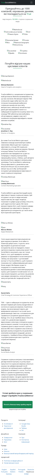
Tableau (24, 428)
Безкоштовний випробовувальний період (18, 454)
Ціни (5, 449)
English (4, 470)
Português (21, 470)
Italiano (12, 472)
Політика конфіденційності (13, 461)
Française (4, 472)
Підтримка (7, 440)
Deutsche (30, 470)
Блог (5, 442)
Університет (8, 438)
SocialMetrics (8, 2)
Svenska (9, 474)
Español (13, 470)
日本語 (26, 474)
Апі (22, 430)
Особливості (8, 424)
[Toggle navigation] (31, 2)
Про (22, 438)
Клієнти (6, 451)
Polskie (21, 472)
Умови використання (11, 463)
